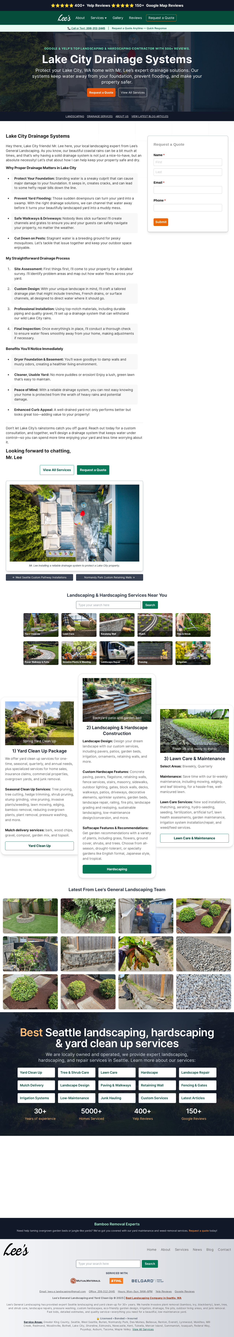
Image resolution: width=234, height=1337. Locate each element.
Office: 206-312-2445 (102, 1291)
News (197, 1249)
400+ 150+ (117, 5)
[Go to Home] (16, 1249)
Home (151, 1249)
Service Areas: (33, 1322)
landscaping (75, 116)
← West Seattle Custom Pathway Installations (39, 577)
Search (150, 605)
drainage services (100, 116)
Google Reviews (185, 1291)
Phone (166, 200)
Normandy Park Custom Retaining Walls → (109, 577)
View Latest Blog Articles (149, 116)
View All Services (133, 92)
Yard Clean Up (39, 846)
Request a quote (199, 1230)
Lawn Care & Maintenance (194, 838)
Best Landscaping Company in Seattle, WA (154, 1297)
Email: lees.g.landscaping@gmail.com (62, 1291)
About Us (122, 116)
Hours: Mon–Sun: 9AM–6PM (135, 1291)
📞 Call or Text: (86, 28)
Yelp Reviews (164, 1291)
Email (166, 182)
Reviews (135, 18)
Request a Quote (161, 18)
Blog (210, 1249)
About (80, 18)
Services (99, 18)
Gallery (118, 18)
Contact (224, 1249)
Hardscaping (117, 869)
